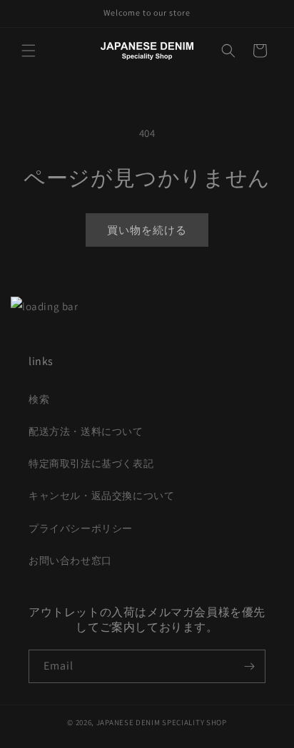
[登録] (249, 666)
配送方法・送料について (86, 431)
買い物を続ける (147, 230)
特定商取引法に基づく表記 (91, 463)
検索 (39, 399)
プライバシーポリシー (81, 528)
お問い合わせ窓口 (70, 560)
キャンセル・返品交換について (101, 495)
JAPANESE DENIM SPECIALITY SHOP (161, 722)
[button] (28, 50)
